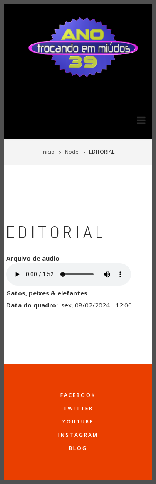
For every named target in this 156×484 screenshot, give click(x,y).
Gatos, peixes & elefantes (46, 293)
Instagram (78, 434)
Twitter (78, 408)
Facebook (78, 395)
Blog (78, 448)
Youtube (78, 421)
